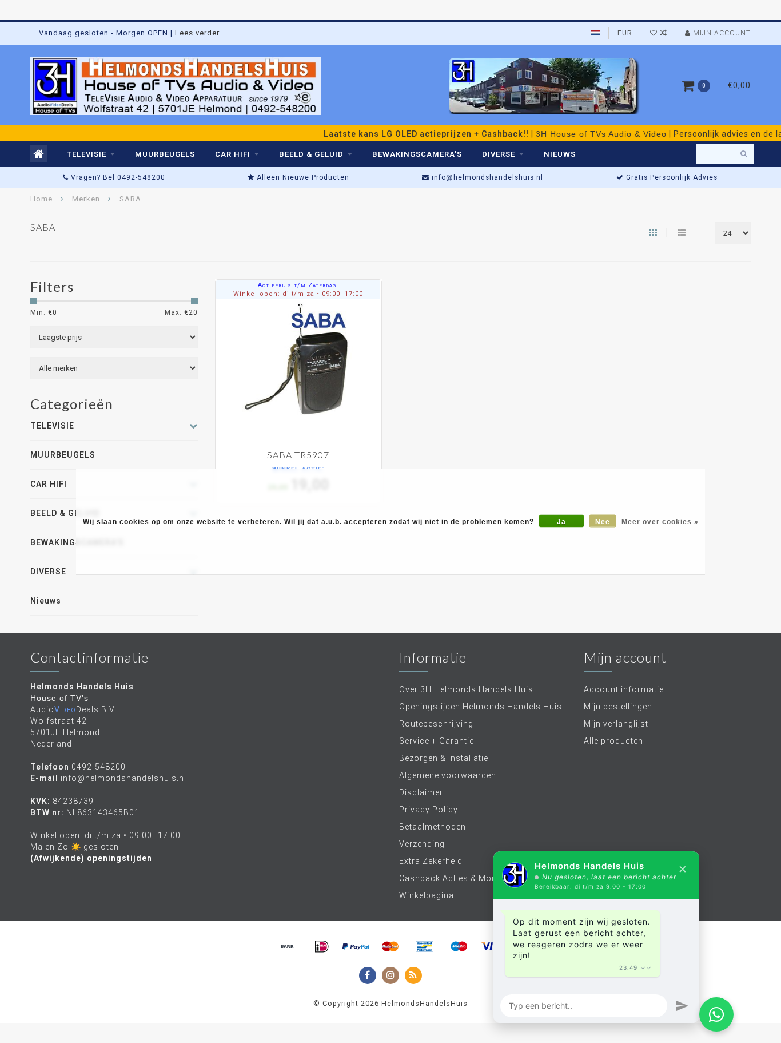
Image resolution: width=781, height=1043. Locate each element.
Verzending (422, 843)
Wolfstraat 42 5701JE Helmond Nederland (65, 732)
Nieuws (560, 154)
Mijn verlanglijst (616, 723)
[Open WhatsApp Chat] (716, 1014)
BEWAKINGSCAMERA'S (417, 154)
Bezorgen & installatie (443, 758)
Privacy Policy (428, 809)
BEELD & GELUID (311, 154)
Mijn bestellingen (618, 706)
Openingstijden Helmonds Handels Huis (480, 706)
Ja (561, 521)
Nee (602, 521)
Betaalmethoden (432, 826)
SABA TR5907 (298, 454)
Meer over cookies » (660, 521)
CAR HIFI (232, 154)
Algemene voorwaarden (447, 775)
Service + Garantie (436, 740)
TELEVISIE (86, 154)
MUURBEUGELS (165, 154)
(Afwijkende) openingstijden (91, 858)
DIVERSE (498, 154)
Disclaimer (421, 792)
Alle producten (613, 740)
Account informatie (624, 689)
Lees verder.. (199, 33)
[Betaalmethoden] (287, 946)
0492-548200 (98, 766)
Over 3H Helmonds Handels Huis (466, 689)
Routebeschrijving (436, 723)
